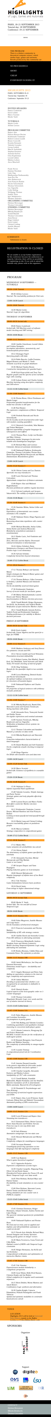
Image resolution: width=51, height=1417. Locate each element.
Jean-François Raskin (16, 182)
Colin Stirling (13, 190)
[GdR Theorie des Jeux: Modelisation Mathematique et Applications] (26, 1391)
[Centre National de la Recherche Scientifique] (15, 1375)
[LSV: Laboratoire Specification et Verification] (37, 1383)
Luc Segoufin (13, 188)
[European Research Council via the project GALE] (25, 1399)
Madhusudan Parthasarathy (18, 175)
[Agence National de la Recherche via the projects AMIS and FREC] (41, 1391)
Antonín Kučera (14, 154)
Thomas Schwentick (15, 186)
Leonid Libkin (13, 158)
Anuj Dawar (12, 218)
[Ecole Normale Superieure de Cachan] (14, 1383)
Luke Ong (12, 173)
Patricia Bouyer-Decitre (17, 134)
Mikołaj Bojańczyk (15, 212)
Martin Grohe (13, 123)
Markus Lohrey (14, 160)
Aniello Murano (14, 226)
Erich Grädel (13, 113)
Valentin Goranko (14, 145)
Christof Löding (14, 224)
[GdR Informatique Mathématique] (10, 1391)
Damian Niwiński (14, 171)
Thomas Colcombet (15, 205)
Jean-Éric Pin (13, 177)
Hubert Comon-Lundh (16, 139)
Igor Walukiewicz (14, 196)
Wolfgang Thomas (15, 192)
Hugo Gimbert (13, 220)
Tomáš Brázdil (13, 214)
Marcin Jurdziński (15, 149)
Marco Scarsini (13, 115)
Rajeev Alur (12, 132)
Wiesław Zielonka (15, 199)
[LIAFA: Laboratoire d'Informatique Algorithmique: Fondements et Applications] (26, 1383)
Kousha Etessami (14, 143)
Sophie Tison (13, 194)
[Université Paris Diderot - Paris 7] (25, 1356)
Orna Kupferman (14, 156)
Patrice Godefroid (14, 110)
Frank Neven (13, 169)
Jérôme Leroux (13, 125)
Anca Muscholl (14, 162)
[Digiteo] (30, 1375)
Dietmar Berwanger (15, 203)
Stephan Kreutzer (14, 151)
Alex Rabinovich (14, 179)
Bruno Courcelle (14, 141)
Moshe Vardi (13, 117)
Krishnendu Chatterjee (16, 137)
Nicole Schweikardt (15, 184)
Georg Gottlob (13, 147)
